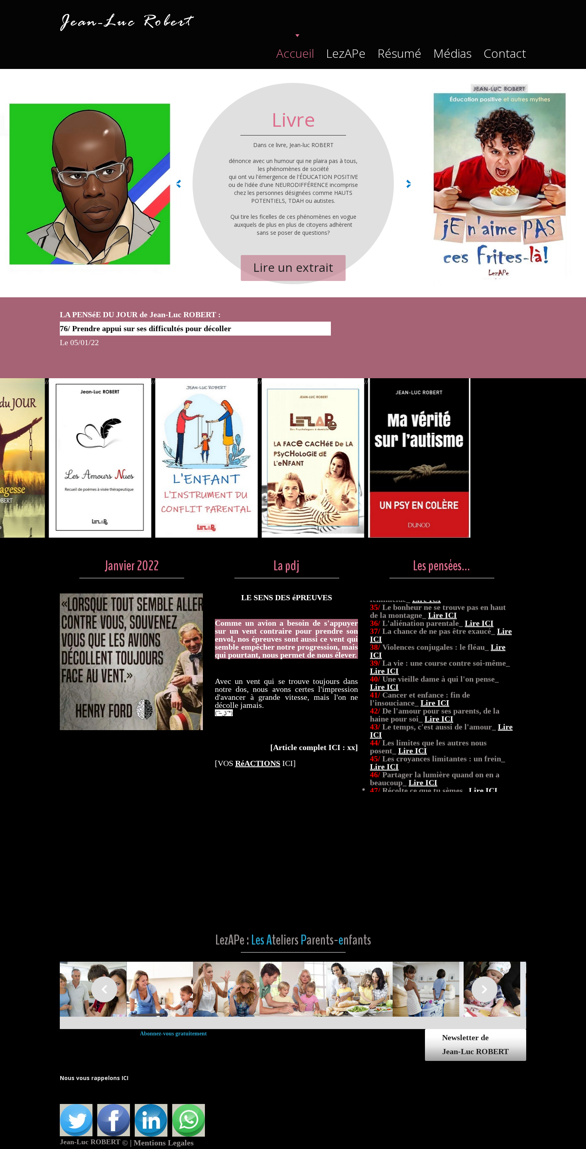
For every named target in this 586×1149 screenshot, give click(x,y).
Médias (452, 53)
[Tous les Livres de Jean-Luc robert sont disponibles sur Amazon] (131, 597)
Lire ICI (412, 621)
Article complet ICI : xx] (314, 747)
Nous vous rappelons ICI (94, 1078)
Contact (505, 53)
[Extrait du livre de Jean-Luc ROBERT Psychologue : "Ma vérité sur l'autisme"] (468, 382)
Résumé (399, 53)
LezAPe (346, 53)
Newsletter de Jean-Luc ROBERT (475, 1044)
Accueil (295, 53)
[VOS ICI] (255, 763)
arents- (322, 940)
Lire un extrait (293, 267)
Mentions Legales (164, 1142)
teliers (285, 940)
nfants (357, 940)
